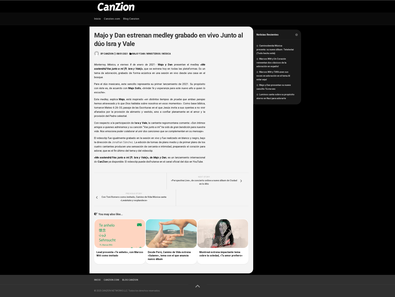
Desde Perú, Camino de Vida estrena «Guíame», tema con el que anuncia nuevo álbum (169, 256)
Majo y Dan (138, 53)
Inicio (97, 18)
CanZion (108, 53)
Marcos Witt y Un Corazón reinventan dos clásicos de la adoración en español (271, 63)
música (166, 53)
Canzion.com (112, 18)
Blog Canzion (131, 18)
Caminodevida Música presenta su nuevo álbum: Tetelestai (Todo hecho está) (275, 49)
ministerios (153, 53)
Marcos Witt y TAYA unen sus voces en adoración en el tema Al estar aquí (273, 76)
